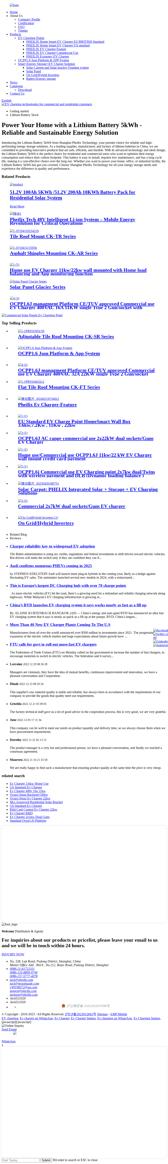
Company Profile (29, 19)
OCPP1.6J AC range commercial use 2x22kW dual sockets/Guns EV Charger (85, 440)
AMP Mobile (118, 1014)
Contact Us (17, 93)
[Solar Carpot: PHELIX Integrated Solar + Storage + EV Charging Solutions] (38, 483)
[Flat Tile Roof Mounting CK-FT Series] (31, 381)
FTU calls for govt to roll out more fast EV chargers (53, 644)
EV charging (10, 1018)
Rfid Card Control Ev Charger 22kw (33, 809)
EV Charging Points (31, 38)
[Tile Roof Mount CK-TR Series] (24, 231)
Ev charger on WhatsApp (36, 1018)
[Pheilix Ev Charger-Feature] (38, 398)
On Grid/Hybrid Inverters (42, 75)
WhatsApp (9, 1041)
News (13, 82)
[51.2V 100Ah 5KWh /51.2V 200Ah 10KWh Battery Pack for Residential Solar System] (16, 184)
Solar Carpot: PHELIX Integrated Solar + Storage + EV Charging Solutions (88, 491)
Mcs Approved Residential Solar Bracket (36, 802)
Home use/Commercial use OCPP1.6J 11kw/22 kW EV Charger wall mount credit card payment (85, 456)
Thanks (23, 30)
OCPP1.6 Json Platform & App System (59, 353)
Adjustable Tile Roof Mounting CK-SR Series (66, 336)
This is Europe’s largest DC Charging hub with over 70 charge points (68, 585)
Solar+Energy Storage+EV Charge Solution (46, 64)
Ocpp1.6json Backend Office (29, 794)
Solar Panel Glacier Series (37, 287)
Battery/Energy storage (41, 78)
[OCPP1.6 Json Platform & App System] (45, 348)
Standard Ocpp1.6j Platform (28, 820)
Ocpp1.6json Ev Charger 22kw (30, 798)
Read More (17, 206)
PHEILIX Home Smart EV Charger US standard (58, 45)
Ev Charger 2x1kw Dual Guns (30, 817)
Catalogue (16, 86)
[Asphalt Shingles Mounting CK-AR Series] (23, 248)
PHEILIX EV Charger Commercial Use (52, 53)
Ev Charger (61, 1018)
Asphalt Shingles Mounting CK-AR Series (54, 253)
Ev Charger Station (83, 1018)
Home (14, 12)
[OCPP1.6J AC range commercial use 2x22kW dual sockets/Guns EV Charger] (22, 433)
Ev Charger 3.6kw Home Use (29, 783)
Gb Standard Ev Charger (26, 787)
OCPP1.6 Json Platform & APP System (43, 60)
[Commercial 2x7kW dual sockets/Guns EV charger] (22, 501)
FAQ (21, 27)
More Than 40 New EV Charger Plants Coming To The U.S (60, 624)
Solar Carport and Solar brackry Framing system (57, 67)
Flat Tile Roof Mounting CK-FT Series (59, 387)
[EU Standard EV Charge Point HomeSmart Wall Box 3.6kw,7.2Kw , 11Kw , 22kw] (22, 416)
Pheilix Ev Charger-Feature (47, 404)
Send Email (9, 1029)
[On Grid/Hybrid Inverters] (38, 517)
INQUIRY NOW (13, 954)
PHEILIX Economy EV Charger (47, 56)
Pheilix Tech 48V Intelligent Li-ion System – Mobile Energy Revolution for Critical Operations (72, 221)
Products (15, 34)
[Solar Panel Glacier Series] (28, 281)
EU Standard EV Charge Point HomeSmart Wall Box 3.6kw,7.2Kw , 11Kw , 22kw (74, 423)
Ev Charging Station (147, 1018)
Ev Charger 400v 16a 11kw (28, 791)
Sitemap (102, 1014)
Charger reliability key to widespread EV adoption (52, 546)
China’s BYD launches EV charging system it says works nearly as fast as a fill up (78, 605)
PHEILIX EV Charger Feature (46, 49)
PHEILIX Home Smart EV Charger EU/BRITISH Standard (65, 41)
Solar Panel (33, 71)
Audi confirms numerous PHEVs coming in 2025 (51, 566)
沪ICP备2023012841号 (80, 1014)
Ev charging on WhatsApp (114, 1018)
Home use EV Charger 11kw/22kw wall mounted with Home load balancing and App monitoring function (78, 271)
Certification (26, 23)
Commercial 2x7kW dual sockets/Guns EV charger (71, 506)
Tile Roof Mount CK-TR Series (43, 236)
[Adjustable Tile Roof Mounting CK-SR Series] (31, 331)
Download (25, 90)
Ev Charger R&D (21, 813)
